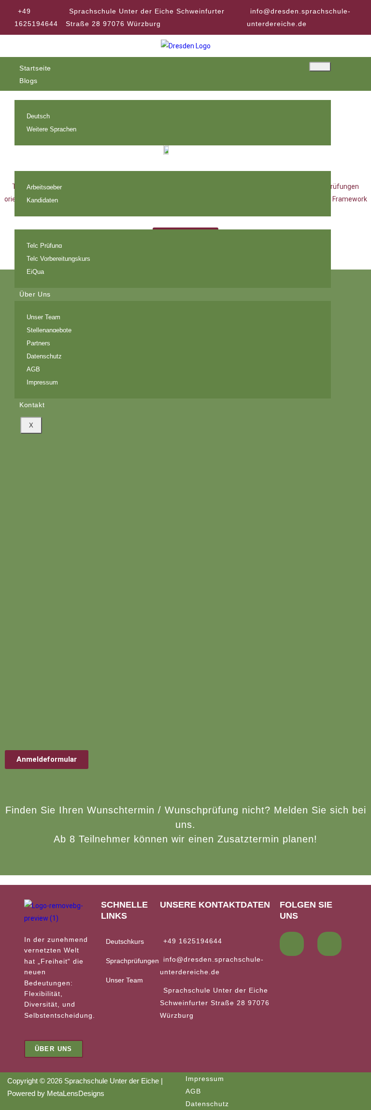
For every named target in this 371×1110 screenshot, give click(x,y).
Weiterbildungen (46, 152)
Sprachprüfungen (48, 223)
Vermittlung (38, 164)
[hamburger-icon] (320, 66)
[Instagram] (329, 944)
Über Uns (35, 294)
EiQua (35, 271)
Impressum (42, 382)
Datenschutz (44, 356)
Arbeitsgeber (44, 187)
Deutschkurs (125, 941)
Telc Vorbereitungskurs (58, 258)
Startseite (35, 68)
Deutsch (38, 116)
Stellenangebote (49, 330)
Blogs (28, 81)
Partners (38, 343)
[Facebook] (292, 944)
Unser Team (43, 317)
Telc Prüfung (44, 245)
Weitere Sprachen (51, 129)
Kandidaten (42, 200)
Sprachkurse (40, 93)
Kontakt (31, 405)
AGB (33, 369)
